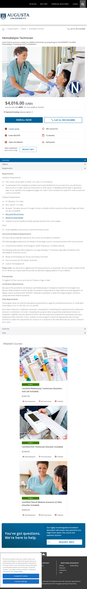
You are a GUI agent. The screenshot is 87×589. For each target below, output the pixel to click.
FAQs (4, 333)
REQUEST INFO (28, 149)
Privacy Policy (72, 584)
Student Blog (74, 565)
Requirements (7, 168)
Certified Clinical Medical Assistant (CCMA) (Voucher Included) (42, 503)
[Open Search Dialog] (83, 4)
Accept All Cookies (21, 576)
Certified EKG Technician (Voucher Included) (42, 447)
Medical (23, 29)
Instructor (5, 329)
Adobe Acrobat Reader (14, 218)
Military (61, 565)
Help (60, 572)
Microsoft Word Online (15, 214)
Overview (5, 160)
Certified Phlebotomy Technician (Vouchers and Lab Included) (42, 390)
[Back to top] (43, 562)
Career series (14, 129)
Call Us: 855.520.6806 (76, 29)
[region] (21, 570)
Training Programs (12, 29)
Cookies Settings (21, 581)
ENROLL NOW (24, 119)
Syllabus (5, 164)
